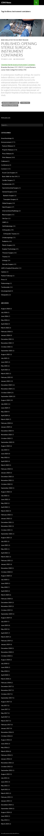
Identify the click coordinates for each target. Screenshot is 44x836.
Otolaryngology (7, 237)
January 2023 (5, 473)
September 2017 (6, 698)
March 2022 (5, 511)
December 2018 (6, 648)
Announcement (6, 142)
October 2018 (6, 656)
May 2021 (4, 549)
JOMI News (6, 2)
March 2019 (5, 637)
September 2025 (6, 350)
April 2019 (4, 633)
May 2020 (4, 587)
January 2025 (5, 381)
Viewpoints (5, 295)
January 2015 (5, 801)
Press (3, 279)
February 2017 (6, 724)
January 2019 (5, 644)
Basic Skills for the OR (9, 40)
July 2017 (4, 705)
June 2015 (4, 782)
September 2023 (6, 442)
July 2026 (4, 312)
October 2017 (6, 694)
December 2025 (6, 339)
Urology (4, 260)
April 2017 (4, 717)
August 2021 (5, 537)
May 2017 (4, 713)
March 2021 (5, 557)
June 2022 (4, 499)
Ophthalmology (7, 226)
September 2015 (6, 770)
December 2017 (6, 686)
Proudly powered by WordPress (10, 833)
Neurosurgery (6, 214)
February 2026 (6, 331)
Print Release (23, 40)
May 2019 (4, 629)
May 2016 (4, 747)
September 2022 (6, 488)
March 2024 (5, 419)
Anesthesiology (6, 138)
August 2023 (5, 446)
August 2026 (5, 309)
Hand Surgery (6, 207)
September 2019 (6, 614)
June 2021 (4, 545)
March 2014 (5, 824)
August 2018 (5, 660)
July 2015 (4, 778)
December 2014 (6, 805)
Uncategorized (6, 291)
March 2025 (5, 373)
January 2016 (5, 759)
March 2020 (5, 595)
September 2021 (6, 534)
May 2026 (4, 320)
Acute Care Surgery (8, 173)
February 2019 (6, 640)
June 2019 (4, 625)
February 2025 (6, 377)
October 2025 (6, 347)
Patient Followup (6, 276)
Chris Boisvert (20, 59)
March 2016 (5, 751)
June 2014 (4, 816)
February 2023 (6, 469)
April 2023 (4, 461)
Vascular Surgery (7, 264)
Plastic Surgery (7, 245)
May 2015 (4, 785)
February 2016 (6, 755)
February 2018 (6, 682)
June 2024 (4, 408)
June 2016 (4, 744)
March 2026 (5, 328)
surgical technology (10, 105)
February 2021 (6, 560)
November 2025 (6, 343)
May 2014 (4, 820)
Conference (5, 165)
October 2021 (6, 530)
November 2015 (6, 763)
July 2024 (4, 404)
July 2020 (4, 579)
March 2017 (5, 721)
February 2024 (6, 423)
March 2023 (5, 465)
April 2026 (4, 324)
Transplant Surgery (9, 199)
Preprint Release (7, 150)
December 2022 (6, 476)
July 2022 (4, 495)
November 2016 (6, 732)
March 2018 (5, 679)
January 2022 (5, 518)
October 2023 (6, 438)
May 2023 (4, 457)
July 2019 (4, 621)
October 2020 (6, 572)
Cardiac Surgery (7, 180)
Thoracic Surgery (8, 253)
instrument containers (10, 102)
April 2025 (4, 370)
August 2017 (5, 702)
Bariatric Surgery (8, 195)
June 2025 (4, 362)
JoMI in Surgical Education (9, 268)
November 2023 (6, 434)
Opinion (3, 272)
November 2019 (6, 606)
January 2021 (5, 564)
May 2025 (4, 366)
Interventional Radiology (10, 211)
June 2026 (4, 316)
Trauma (4, 256)
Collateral (4, 161)
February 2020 (6, 599)
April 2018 (4, 675)
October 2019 (6, 610)
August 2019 (5, 618)
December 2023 (6, 431)
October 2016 (6, 736)
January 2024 (5, 427)
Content (4, 169)
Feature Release (7, 146)
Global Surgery (7, 203)
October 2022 (6, 484)
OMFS (4, 222)
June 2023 (4, 454)
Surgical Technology (9, 249)
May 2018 (4, 671)
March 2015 (5, 793)
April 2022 (4, 507)
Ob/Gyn (5, 218)
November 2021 (6, 526)
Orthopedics (6, 230)
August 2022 (5, 492)
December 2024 (6, 385)
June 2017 (4, 709)
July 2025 (4, 358)
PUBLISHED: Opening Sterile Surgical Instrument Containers (19, 49)
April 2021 (4, 553)
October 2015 (6, 766)
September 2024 (6, 396)
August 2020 (5, 576)
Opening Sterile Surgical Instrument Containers (18, 65)
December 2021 (6, 522)
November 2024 (6, 389)
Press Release (7, 153)
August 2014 (5, 812)
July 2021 (4, 541)
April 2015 (4, 789)
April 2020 (4, 591)
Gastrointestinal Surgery (10, 188)
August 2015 (5, 774)
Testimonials (5, 287)
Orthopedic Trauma (9, 234)
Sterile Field (25, 102)
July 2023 (4, 450)
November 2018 (6, 652)
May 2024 (4, 412)
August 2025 (5, 354)
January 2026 (5, 335)
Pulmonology (5, 283)
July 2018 (4, 663)
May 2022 (4, 503)
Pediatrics (5, 241)
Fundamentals (7, 184)
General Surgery (7, 192)
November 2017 (6, 690)
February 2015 (6, 797)
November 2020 (6, 568)
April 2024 (4, 415)
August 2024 (5, 400)
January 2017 (5, 728)
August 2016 (5, 740)
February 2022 (6, 515)
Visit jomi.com (5, 118)
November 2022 (6, 480)
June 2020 (4, 583)
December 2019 (6, 602)
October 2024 (6, 392)
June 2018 (4, 667)
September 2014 (6, 808)
